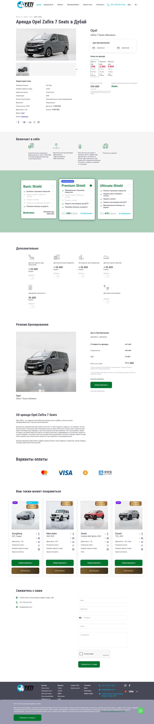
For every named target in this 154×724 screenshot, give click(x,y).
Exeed (118, 533)
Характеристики (23, 81)
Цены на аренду (97, 56)
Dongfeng (17, 533)
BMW (59, 694)
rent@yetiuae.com (25, 607)
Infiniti (60, 691)
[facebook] (129, 685)
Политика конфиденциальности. (113, 711)
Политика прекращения (97, 391)
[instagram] (125, 685)
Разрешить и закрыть (27, 718)
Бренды (60, 685)
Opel (23, 113)
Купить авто (87, 5)
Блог (86, 688)
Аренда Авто (48, 5)
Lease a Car (75, 685)
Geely (84, 533)
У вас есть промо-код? (97, 379)
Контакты (100, 5)
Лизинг (60, 5)
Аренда (44, 685)
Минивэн (24, 116)
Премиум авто (46, 691)
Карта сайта (88, 694)
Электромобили (73, 5)
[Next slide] (76, 69)
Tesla (59, 688)
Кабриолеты (45, 699)
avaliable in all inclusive (31, 506)
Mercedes (52, 533)
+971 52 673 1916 (25, 602)
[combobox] (80, 617)
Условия (87, 685)
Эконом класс (46, 694)
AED (129, 5)
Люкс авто (45, 688)
